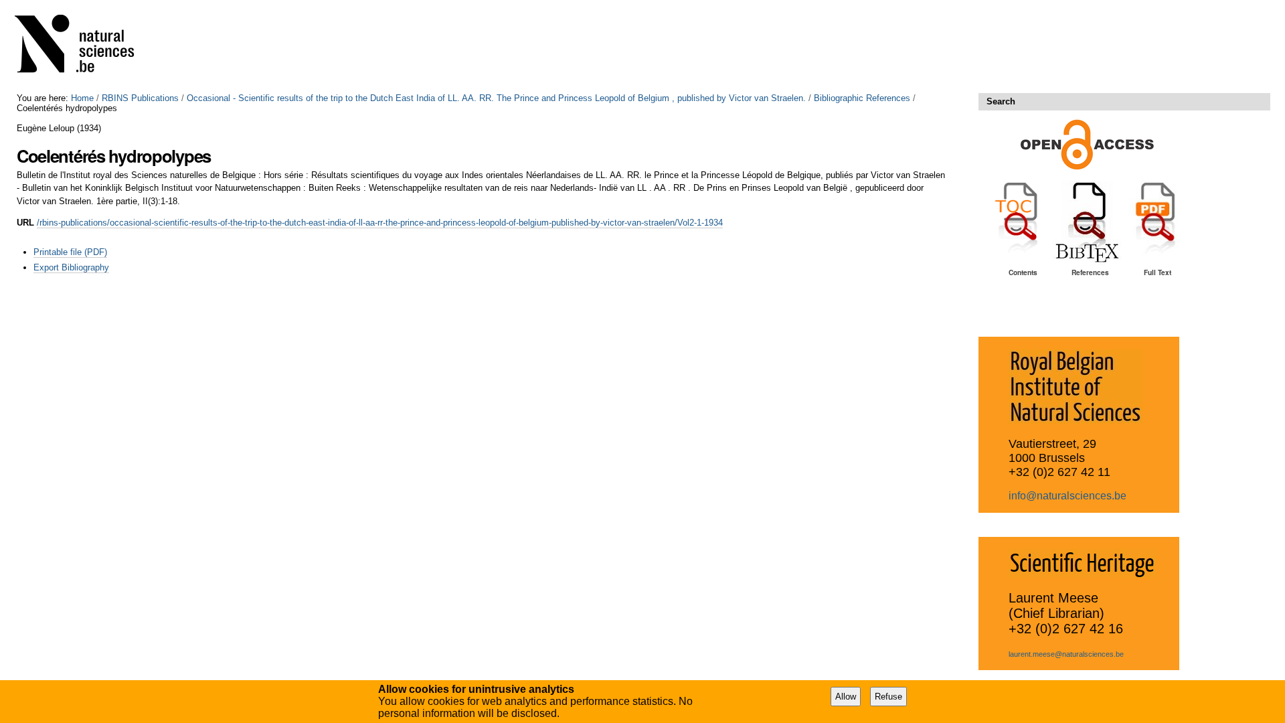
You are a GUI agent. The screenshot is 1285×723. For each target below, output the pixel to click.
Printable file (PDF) (70, 252)
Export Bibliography (71, 267)
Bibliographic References (862, 98)
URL (25, 223)
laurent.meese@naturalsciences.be (1066, 654)
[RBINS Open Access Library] (83, 46)
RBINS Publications (140, 98)
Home (82, 98)
